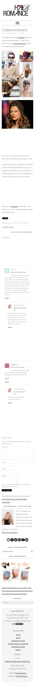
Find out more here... (10, 532)
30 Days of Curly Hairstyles (18, 643)
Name (4, 462)
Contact (22, 646)
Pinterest (21, 37)
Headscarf (26, 223)
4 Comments (21, 33)
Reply (7, 298)
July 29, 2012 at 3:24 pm (18, 367)
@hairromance (20, 673)
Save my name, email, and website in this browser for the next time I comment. (16, 485)
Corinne (13, 364)
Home (18, 634)
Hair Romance (17, 9)
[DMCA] (17, 624)
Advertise (15, 646)
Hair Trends (18, 223)
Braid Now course (18, 640)
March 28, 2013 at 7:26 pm (18, 272)
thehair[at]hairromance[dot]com (17, 661)
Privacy (18, 649)
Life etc (7, 378)
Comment (5, 447)
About (18, 637)
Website (4, 476)
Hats (22, 223)
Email (4, 469)
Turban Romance (19, 43)
